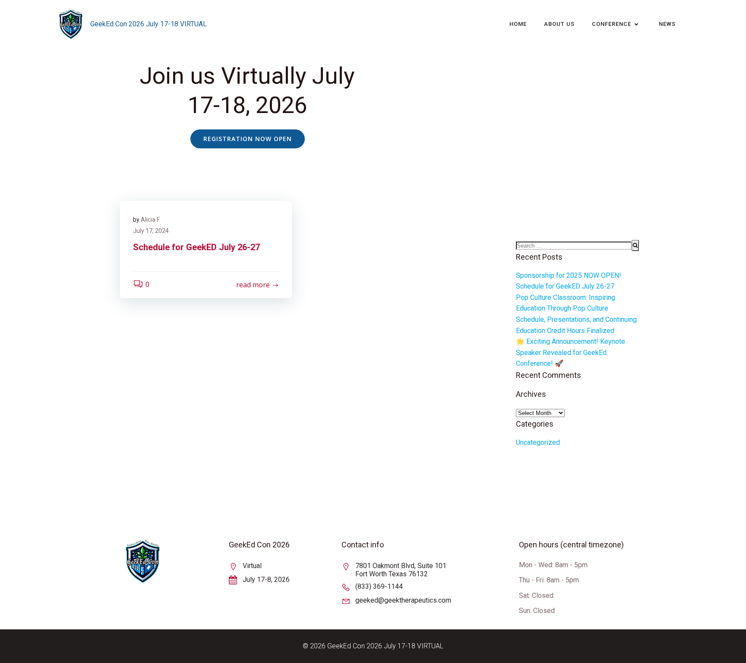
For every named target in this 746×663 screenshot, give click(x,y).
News (667, 24)
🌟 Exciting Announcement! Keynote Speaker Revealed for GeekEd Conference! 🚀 (570, 352)
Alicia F (150, 219)
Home (518, 24)
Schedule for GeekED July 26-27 (565, 286)
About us (559, 24)
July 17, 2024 (151, 230)
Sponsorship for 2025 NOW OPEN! (568, 275)
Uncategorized (538, 442)
